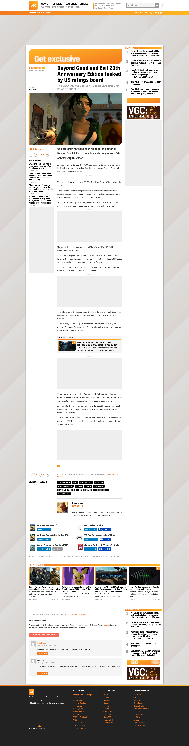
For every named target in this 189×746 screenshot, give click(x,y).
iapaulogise (41, 643)
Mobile (77, 7)
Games (106, 709)
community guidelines (78, 614)
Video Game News (37, 68)
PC (85, 182)
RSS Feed (76, 714)
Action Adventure (66, 486)
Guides (83, 4)
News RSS (107, 717)
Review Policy (78, 711)
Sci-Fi (89, 486)
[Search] (157, 5)
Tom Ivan (32, 89)
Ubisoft (60, 247)
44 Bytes (43, 727)
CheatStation (138, 695)
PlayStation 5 (64, 493)
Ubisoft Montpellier (98, 324)
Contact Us (77, 706)
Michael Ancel (65, 482)
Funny (80, 486)
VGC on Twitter (79, 725)
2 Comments (38, 149)
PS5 (92, 182)
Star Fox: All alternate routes (104, 6)
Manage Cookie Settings (82, 695)
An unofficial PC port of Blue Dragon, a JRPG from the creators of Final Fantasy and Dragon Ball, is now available (111, 589)
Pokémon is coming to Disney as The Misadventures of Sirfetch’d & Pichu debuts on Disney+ (76, 589)
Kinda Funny (138, 703)
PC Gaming (70, 7)
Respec (136, 720)
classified (84, 168)
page (106, 625)
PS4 (88, 182)
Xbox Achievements (140, 725)
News (44, 4)
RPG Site (136, 717)
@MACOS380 (86, 165)
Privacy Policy (78, 709)
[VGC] (33, 5)
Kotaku (74, 324)
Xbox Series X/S (102, 182)
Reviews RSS (108, 723)
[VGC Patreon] (146, 13)
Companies (107, 711)
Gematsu (136, 700)
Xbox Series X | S (101, 490)
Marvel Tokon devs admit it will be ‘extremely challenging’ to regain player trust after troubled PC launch (146, 53)
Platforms (107, 714)
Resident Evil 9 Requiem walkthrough (107, 3)
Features (70, 4)
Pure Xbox (137, 711)
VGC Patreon (78, 720)
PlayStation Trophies (141, 709)
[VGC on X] (151, 13)
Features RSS (108, 720)
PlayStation (45, 7)
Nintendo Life (138, 706)
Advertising (77, 700)
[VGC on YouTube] (156, 13)
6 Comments (156, 599)
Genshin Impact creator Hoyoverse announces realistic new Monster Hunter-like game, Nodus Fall (145, 91)
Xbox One (100, 482)
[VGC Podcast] (148, 13)
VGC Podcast (78, 723)
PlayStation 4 (86, 482)
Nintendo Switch (85, 490)
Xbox (54, 7)
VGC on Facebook (80, 717)
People (106, 706)
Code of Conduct (79, 703)
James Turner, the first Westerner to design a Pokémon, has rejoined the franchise (146, 63)
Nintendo (60, 7)
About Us (77, 697)
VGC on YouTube (79, 728)
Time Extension (139, 723)
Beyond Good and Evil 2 (38, 482)
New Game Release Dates (103, 8)
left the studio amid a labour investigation (103, 327)
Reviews (56, 4)
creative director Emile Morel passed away (104, 418)
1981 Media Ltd (37, 697)
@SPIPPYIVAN (77, 509)
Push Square (138, 714)
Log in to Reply (42, 653)
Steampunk (100, 486)
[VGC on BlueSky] (153, 13)
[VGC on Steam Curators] (161, 13)
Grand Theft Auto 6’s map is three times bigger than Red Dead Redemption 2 (40, 166)
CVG (135, 697)
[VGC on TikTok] (158, 13)
